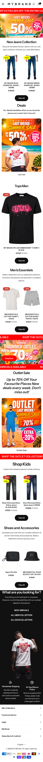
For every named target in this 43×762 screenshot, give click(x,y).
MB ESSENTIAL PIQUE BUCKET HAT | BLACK (32, 573)
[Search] (33, 4)
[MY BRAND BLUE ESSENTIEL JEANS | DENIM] (11, 67)
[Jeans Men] (21, 145)
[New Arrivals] (21, 654)
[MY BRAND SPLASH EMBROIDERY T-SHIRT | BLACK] (21, 218)
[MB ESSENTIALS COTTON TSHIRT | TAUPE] (11, 298)
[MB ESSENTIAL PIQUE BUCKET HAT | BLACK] (31, 556)
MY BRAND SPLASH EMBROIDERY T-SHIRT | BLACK (21, 249)
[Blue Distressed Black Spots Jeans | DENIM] (31, 487)
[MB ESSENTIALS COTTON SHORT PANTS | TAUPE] (31, 298)
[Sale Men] (21, 423)
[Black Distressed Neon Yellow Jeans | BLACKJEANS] (11, 487)
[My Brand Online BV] (19, 4)
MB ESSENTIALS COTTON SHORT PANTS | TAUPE (32, 316)
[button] (22, 35)
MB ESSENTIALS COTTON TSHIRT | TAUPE (11, 316)
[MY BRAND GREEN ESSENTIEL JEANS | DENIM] (31, 67)
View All (21, 98)
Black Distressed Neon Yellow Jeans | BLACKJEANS (11, 505)
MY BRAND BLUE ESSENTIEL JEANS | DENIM (11, 85)
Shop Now (9, 358)
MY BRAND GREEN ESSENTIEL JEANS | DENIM (32, 85)
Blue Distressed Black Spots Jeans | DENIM (31, 504)
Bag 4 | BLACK (11, 572)
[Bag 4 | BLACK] (11, 556)
